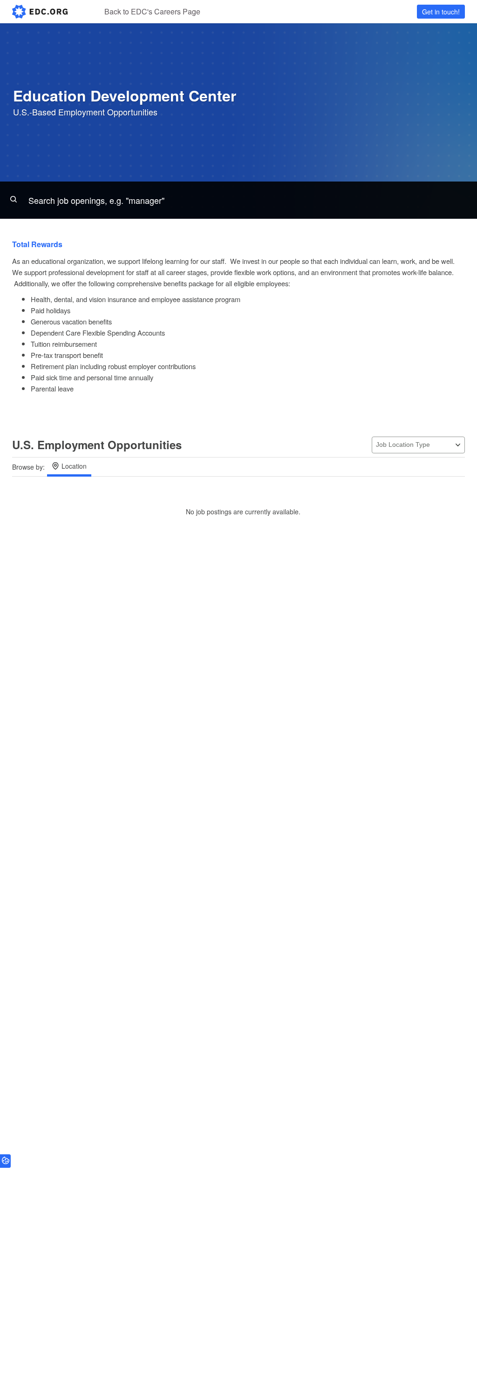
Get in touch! (441, 11)
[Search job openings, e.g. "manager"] (238, 200)
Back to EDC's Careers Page (152, 11)
